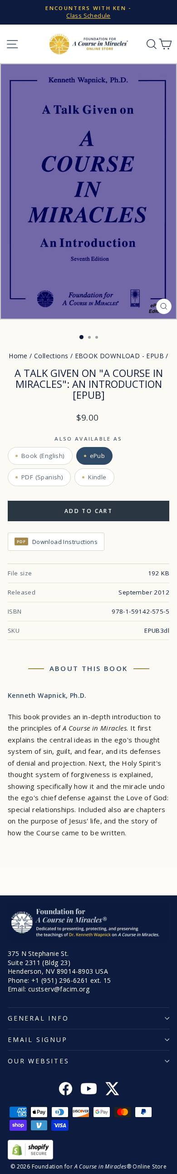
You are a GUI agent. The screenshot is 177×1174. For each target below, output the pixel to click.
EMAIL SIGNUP (38, 1039)
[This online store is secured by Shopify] (88, 1149)
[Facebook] (66, 1090)
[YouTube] (89, 1090)
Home (18, 355)
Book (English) (43, 456)
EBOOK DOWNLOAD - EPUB (119, 355)
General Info (38, 1018)
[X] (112, 1090)
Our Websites (38, 1061)
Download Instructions (57, 542)
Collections (51, 355)
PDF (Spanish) (42, 477)
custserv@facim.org (58, 989)
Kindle (97, 477)
